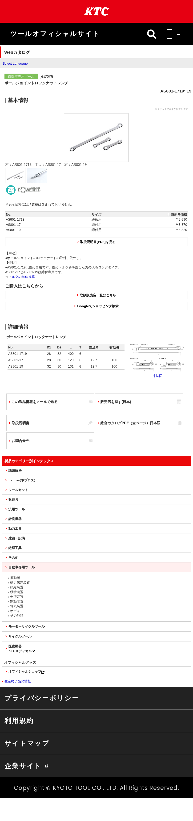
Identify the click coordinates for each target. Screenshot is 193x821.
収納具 (13, 499)
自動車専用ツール (21, 567)
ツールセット (18, 490)
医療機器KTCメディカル (20, 648)
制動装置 (16, 601)
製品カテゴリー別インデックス (29, 461)
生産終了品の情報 (17, 681)
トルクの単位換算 (21, 277)
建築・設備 (16, 538)
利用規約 (19, 720)
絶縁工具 (15, 548)
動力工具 (15, 528)
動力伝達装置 (20, 582)
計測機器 (15, 519)
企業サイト (23, 766)
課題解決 (15, 470)
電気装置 (16, 606)
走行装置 (16, 597)
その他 (13, 557)
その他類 (16, 615)
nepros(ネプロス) (21, 480)
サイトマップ (27, 743)
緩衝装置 (16, 592)
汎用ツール (16, 509)
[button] (172, 34)
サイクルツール (20, 636)
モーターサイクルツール (26, 626)
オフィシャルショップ (24, 671)
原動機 (15, 578)
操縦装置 (16, 587)
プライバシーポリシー (42, 698)
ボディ (15, 611)
